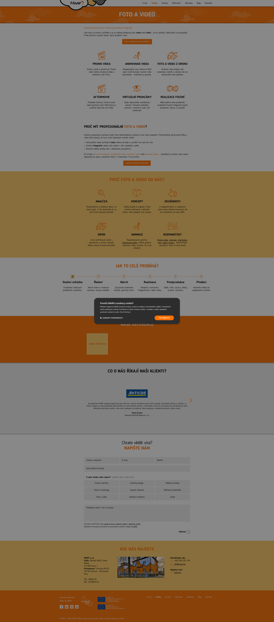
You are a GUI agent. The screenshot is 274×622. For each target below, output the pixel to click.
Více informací (125, 312)
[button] (111, 318)
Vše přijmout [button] (164, 318)
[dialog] (137, 311)
